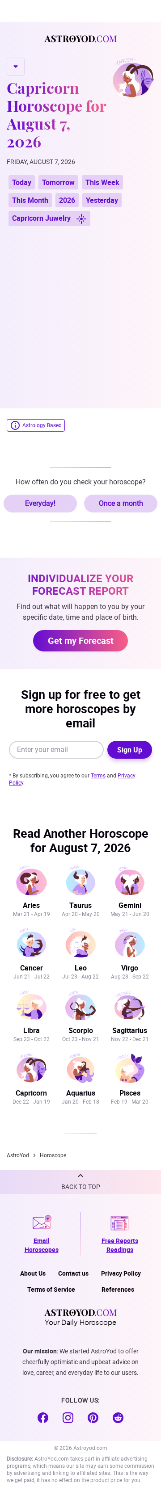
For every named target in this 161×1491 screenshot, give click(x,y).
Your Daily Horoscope (81, 1322)
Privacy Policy (121, 1273)
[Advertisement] (80, 312)
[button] (80, 1182)
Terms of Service (51, 1289)
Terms (98, 776)
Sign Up (129, 750)
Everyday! (40, 503)
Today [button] (21, 182)
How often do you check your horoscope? (81, 482)
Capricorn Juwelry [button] (42, 218)
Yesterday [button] (102, 200)
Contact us (73, 1273)
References (118, 1289)
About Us (33, 1273)
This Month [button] (30, 200)
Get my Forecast (81, 640)
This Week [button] (102, 182)
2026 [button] (67, 200)
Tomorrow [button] (58, 182)
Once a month (121, 503)
